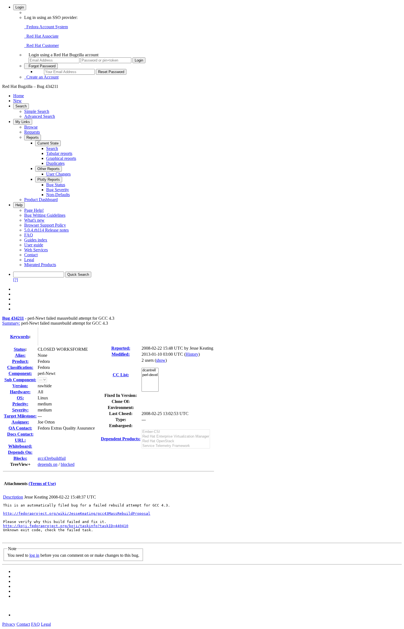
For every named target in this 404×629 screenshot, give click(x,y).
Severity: (20, 410)
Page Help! (34, 210)
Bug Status (55, 184)
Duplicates (55, 163)
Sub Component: (20, 379)
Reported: (120, 348)
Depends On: (20, 452)
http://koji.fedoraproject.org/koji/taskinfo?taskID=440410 (65, 526)
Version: (20, 385)
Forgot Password (41, 66)
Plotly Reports (48, 179)
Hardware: (20, 391)
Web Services (36, 249)
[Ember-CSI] (176, 432)
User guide (33, 245)
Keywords (19, 336)
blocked (67, 464)
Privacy (8, 624)
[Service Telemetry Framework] (176, 446)
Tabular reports (59, 153)
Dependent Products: (120, 438)
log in (34, 555)
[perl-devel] (150, 375)
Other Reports (48, 169)
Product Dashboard (41, 199)
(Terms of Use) (42, 483)
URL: (20, 440)
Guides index (35, 240)
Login (19, 7)
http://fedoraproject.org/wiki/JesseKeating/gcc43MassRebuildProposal (76, 513)
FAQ (28, 235)
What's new (34, 220)
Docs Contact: (20, 434)
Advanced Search (39, 116)
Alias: (20, 355)
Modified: (121, 354)
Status (19, 349)
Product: (20, 361)
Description (13, 497)
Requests (32, 132)
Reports (32, 137)
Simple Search (36, 111)
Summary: (11, 323)
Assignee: (20, 422)
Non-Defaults (58, 194)
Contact (31, 254)
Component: (20, 373)
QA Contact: (20, 428)
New (17, 100)
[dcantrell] (150, 370)
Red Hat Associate (41, 36)
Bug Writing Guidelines (44, 215)
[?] (15, 279)
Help (19, 205)
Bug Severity (57, 189)
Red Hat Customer (41, 45)
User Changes (58, 174)
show (160, 360)
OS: (20, 398)
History (192, 354)
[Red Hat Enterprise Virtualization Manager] (176, 436)
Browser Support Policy (45, 225)
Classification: (20, 367)
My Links (22, 122)
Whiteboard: (20, 446)
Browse (31, 127)
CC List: (121, 374)
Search (21, 106)
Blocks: (20, 458)
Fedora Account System (46, 26)
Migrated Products (40, 264)
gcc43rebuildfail (52, 458)
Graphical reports (61, 158)
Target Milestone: (20, 416)
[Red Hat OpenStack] (176, 441)
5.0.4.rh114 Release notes (46, 230)
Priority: (20, 404)
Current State (48, 143)
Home (18, 95)
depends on (47, 464)
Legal (29, 259)
